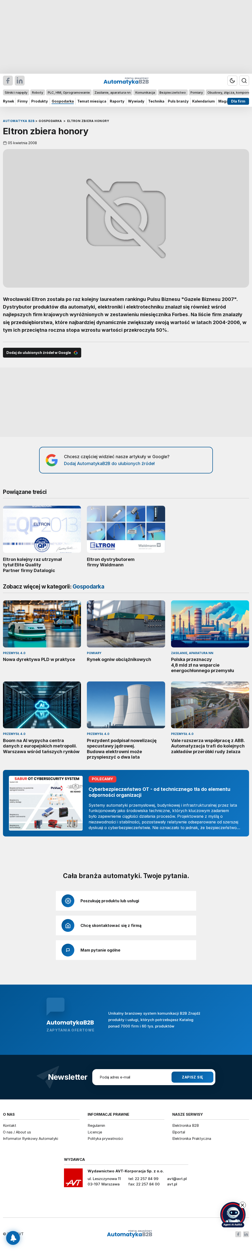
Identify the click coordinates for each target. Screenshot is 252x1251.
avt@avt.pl (177, 1178)
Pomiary (196, 92)
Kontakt (9, 1125)
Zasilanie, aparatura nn (112, 92)
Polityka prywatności (105, 1138)
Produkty (39, 101)
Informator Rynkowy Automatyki (30, 1138)
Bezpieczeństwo (172, 92)
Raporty (117, 101)
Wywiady (136, 101)
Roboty (37, 92)
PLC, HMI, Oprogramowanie (69, 92)
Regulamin (96, 1125)
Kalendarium (203, 101)
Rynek (8, 101)
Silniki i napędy (16, 92)
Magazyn (226, 101)
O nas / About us (17, 1132)
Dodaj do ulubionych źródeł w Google (38, 352)
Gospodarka (63, 101)
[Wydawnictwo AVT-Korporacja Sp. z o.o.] (73, 1179)
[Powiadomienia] (13, 1238)
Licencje (95, 1132)
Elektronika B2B (185, 1125)
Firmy (22, 101)
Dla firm (238, 101)
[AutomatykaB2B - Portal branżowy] (129, 1234)
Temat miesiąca (91, 101)
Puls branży (178, 101)
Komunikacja (145, 92)
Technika (156, 101)
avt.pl (172, 1184)
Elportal (178, 1132)
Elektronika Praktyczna (191, 1138)
